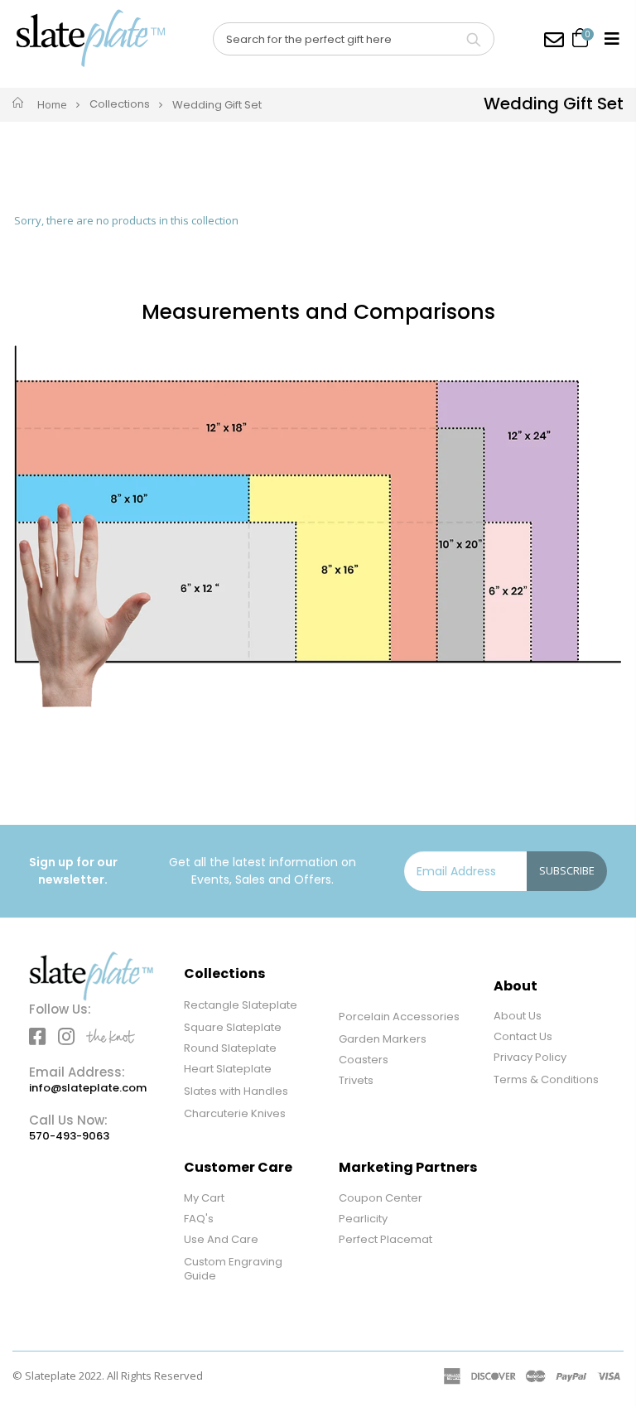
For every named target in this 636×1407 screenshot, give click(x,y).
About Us (518, 1016)
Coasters (363, 1059)
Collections (119, 105)
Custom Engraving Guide (233, 1269)
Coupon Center (380, 1198)
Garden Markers (382, 1039)
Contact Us (523, 1036)
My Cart (204, 1198)
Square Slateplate (233, 1027)
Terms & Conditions (546, 1079)
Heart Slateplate (228, 1069)
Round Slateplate (230, 1048)
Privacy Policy (530, 1057)
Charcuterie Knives (235, 1113)
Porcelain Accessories (399, 1016)
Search (473, 39)
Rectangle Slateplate (240, 1005)
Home (52, 104)
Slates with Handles (236, 1091)
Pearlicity (363, 1218)
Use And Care (221, 1239)
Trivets (356, 1080)
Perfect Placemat (385, 1239)
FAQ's (199, 1218)
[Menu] (612, 38)
